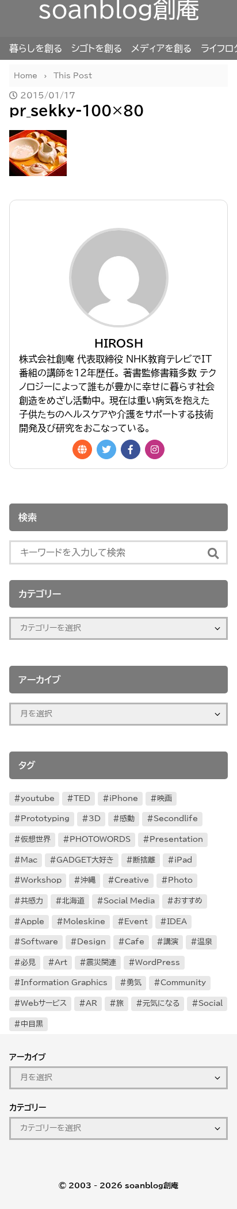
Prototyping (45, 818)
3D (95, 818)
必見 (28, 962)
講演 (170, 941)
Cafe (134, 941)
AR (91, 1003)
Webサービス (44, 1003)
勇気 (134, 982)
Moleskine (84, 921)
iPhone (123, 798)
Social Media (129, 901)
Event (136, 921)
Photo (180, 880)
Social (210, 1003)
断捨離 (144, 860)
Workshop (41, 880)
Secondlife (176, 818)
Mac (29, 860)
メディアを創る (161, 48)
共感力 (32, 901)
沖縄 (88, 880)
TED (82, 798)
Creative (131, 880)
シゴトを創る (96, 48)
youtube (38, 798)
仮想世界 (36, 839)
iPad (183, 860)
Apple (32, 921)
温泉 (204, 941)
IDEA (177, 921)
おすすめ (188, 901)
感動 (127, 818)
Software (39, 941)
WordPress (157, 962)
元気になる (161, 1003)
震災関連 (101, 962)
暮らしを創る (35, 48)
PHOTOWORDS (100, 839)
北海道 (73, 901)
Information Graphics (64, 982)
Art (61, 962)
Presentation (176, 839)
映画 (164, 798)
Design (91, 941)
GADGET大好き (85, 860)
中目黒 (32, 1024)
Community (183, 982)
